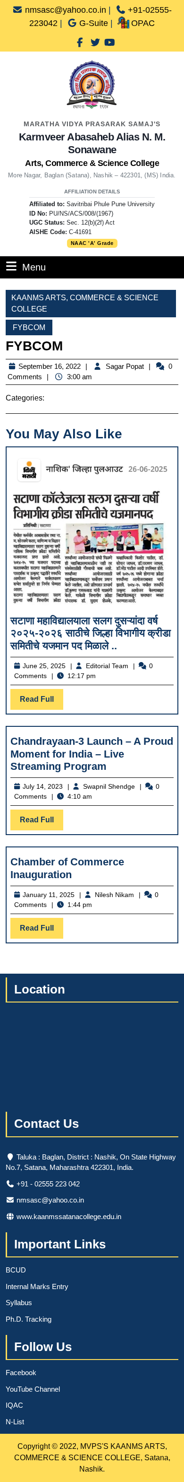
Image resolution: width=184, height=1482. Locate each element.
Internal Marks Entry (37, 1286)
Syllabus (19, 1303)
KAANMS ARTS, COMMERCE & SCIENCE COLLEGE (85, 303)
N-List (15, 1422)
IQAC (14, 1405)
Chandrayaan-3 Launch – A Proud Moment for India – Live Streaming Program (91, 753)
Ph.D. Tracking (28, 1319)
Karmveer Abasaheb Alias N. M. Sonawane (92, 149)
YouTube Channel (33, 1389)
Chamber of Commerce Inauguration (67, 868)
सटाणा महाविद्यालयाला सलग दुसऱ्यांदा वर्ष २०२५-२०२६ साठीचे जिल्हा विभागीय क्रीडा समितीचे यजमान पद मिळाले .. (90, 633)
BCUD (16, 1270)
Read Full (41, 702)
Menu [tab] (34, 267)
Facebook (21, 1373)
